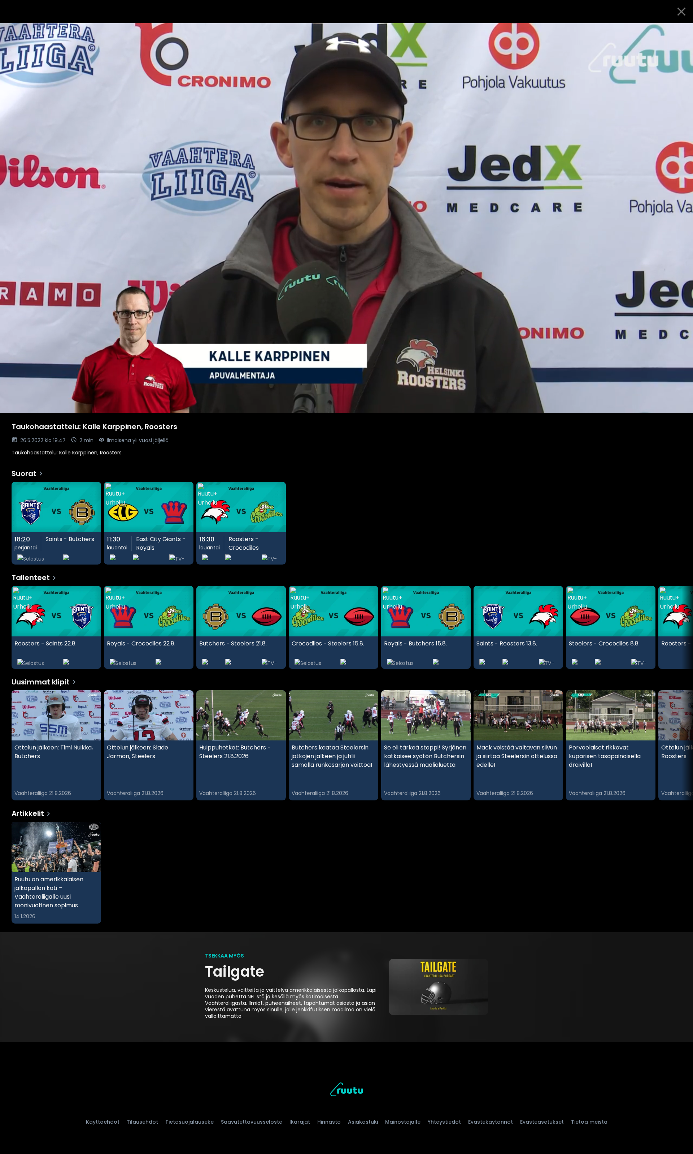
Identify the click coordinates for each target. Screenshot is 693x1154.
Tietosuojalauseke (189, 1121)
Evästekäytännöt (490, 1121)
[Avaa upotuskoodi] (679, 31)
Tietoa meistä (589, 1121)
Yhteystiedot (444, 1121)
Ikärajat (299, 1121)
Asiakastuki (363, 1121)
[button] (346, 218)
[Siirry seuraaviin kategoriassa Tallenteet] (681, 627)
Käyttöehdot (102, 1121)
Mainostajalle (402, 1121)
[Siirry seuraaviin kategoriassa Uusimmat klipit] (681, 745)
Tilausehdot (142, 1121)
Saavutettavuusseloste (251, 1121)
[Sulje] (681, 11)
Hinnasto (329, 1121)
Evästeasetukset (542, 1121)
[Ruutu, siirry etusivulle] (346, 1090)
